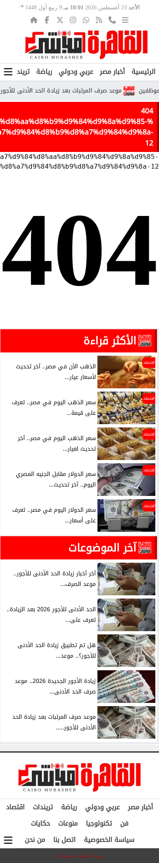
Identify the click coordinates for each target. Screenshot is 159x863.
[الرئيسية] (33, 19)
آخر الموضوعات (102, 547)
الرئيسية (144, 71)
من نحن (35, 839)
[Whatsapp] (86, 19)
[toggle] (8, 72)
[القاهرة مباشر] (86, 44)
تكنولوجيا (99, 823)
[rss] (99, 19)
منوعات (68, 823)
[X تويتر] (59, 19)
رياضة (44, 71)
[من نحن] (112, 19)
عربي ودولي (76, 71)
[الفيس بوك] (46, 19)
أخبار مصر (112, 71)
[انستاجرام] (73, 19)
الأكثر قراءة (110, 340)
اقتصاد (15, 807)
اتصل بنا (64, 839)
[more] (125, 19)
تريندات (20, 71)
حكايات (40, 823)
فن (124, 823)
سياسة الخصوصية (109, 839)
